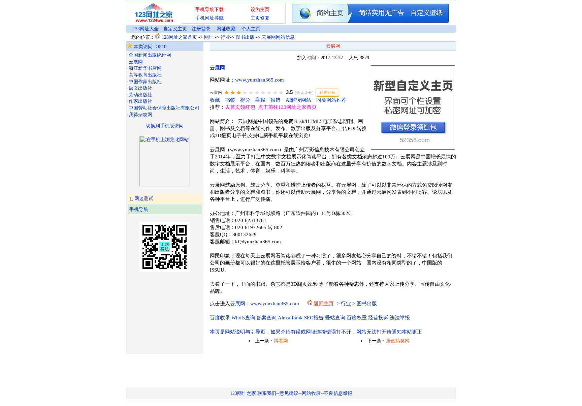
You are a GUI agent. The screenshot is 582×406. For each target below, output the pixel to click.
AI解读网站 (298, 100)
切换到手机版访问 (165, 125)
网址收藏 (226, 28)
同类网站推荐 (331, 100)
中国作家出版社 (145, 81)
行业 (225, 37)
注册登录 (201, 28)
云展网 (136, 61)
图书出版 (245, 37)
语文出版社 (140, 88)
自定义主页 (175, 28)
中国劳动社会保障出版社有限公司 (164, 108)
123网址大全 (146, 28)
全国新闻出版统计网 (150, 55)
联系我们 (266, 393)
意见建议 (289, 393)
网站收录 (311, 393)
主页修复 (260, 18)
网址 (209, 37)
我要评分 (327, 92)
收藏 (215, 100)
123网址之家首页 (179, 37)
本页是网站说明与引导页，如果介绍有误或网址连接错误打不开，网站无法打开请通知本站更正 (316, 332)
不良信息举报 (338, 393)
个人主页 (250, 28)
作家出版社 (140, 101)
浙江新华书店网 (145, 68)
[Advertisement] (160, 312)
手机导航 (138, 209)
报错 (275, 100)
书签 (230, 100)
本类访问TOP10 (149, 46)
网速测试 (143, 198)
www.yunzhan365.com (259, 80)
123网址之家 (243, 393)
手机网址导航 (209, 18)
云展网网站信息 (278, 37)
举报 (260, 100)
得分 (245, 100)
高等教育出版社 (145, 74)
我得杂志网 (140, 114)
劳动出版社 (140, 94)
